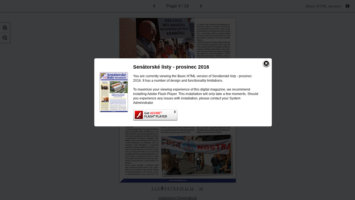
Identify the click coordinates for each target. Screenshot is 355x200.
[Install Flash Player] (197, 115)
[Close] (266, 64)
